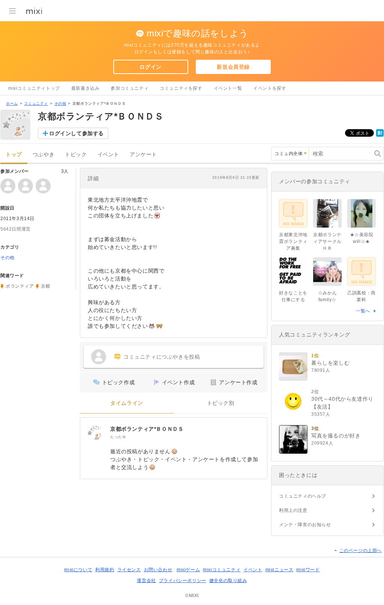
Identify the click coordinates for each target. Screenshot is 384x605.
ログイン (150, 67)
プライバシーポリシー (182, 580)
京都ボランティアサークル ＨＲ (327, 241)
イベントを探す (269, 88)
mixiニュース (280, 569)
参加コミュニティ (129, 88)
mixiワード (308, 569)
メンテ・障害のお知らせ (305, 524)
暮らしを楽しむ (330, 363)
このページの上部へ (360, 550)
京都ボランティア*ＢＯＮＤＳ (146, 429)
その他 (60, 103)
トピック (76, 154)
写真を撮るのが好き (335, 436)
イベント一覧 (228, 88)
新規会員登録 (233, 67)
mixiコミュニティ (221, 569)
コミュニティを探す (181, 88)
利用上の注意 (293, 510)
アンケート (143, 154)
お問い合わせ (158, 569)
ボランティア (20, 286)
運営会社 (146, 580)
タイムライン (126, 403)
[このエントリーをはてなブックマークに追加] (380, 135)
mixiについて (78, 569)
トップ (14, 154)
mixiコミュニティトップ (34, 88)
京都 (45, 286)
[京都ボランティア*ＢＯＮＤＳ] (95, 432)
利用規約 (104, 569)
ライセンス (129, 569)
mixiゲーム (188, 569)
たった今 (118, 437)
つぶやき (43, 154)
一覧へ (363, 311)
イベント (108, 154)
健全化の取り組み (228, 580)
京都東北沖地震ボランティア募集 (293, 241)
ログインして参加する (76, 133)
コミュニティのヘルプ (302, 496)
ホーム (12, 103)
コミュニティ (36, 103)
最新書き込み (85, 88)
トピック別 (220, 403)
